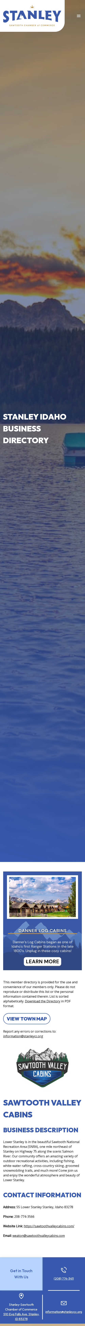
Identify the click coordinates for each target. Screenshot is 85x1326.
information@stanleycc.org (23, 1036)
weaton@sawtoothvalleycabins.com (38, 1235)
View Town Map (27, 1019)
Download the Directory (42, 1001)
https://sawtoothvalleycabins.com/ (49, 1226)
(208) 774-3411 (64, 1279)
